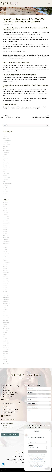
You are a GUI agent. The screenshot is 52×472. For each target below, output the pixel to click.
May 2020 (5, 336)
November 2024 (6, 243)
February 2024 (6, 254)
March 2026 (5, 210)
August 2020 (5, 330)
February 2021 (6, 318)
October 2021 (5, 301)
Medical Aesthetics (6, 160)
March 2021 (5, 316)
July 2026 (5, 204)
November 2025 (6, 218)
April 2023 (5, 268)
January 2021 (5, 320)
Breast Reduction (6, 142)
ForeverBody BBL (6, 150)
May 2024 (5, 249)
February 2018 (6, 363)
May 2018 (5, 359)
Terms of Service (34, 427)
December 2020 (6, 322)
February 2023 (6, 272)
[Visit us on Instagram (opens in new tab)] (5, 430)
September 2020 (6, 328)
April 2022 (5, 291)
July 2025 (5, 227)
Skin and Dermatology (7, 183)
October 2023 (5, 260)
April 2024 (5, 251)
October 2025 (5, 220)
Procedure (5, 175)
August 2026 (5, 202)
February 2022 (6, 295)
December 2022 (6, 276)
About (20, 456)
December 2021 (6, 297)
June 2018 (5, 357)
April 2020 (5, 338)
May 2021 (5, 311)
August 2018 (5, 355)
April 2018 (5, 361)
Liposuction (5, 158)
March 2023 (5, 270)
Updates (4, 189)
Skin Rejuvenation (6, 185)
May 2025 (5, 231)
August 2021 (5, 305)
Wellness (4, 193)
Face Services (6, 146)
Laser (4, 156)
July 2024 (5, 245)
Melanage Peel (6, 163)
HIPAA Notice (14, 462)
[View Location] (2, 423)
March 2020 (5, 340)
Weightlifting (5, 191)
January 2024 (5, 256)
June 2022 (5, 287)
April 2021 (5, 313)
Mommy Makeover (6, 167)
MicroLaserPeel (6, 165)
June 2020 (5, 334)
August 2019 (5, 353)
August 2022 (5, 282)
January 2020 (5, 345)
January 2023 (5, 274)
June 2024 (5, 247)
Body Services (6, 138)
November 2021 (6, 299)
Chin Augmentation (6, 144)
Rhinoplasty (5, 179)
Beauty (4, 134)
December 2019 (6, 347)
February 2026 (6, 212)
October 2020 (5, 326)
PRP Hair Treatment (7, 177)
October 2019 (5, 351)
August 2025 (5, 225)
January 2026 (5, 214)
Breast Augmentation (7, 140)
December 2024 (6, 241)
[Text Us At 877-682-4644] (8, 419)
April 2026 (5, 208)
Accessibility (20, 462)
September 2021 (6, 303)
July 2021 (5, 307)
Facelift (4, 148)
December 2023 (6, 258)
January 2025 (5, 239)
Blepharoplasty (6, 136)
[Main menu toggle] (49, 3)
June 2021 (5, 309)
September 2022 (6, 280)
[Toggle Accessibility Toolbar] (2, 464)
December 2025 (6, 216)
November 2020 (6, 324)
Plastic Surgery (6, 173)
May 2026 (5, 206)
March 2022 (5, 293)
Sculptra (4, 181)
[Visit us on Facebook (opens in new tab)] (2, 430)
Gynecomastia (6, 152)
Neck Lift (4, 171)
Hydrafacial (5, 154)
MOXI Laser (5, 169)
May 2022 (5, 289)
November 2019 (6, 349)
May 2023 (5, 266)
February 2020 (6, 342)
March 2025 (5, 235)
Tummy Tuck (5, 187)
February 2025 (6, 237)
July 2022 (5, 285)
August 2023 (5, 264)
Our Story (14, 456)
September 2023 (6, 262)
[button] (10, 434)
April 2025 (5, 233)
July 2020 (5, 332)
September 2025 (6, 223)
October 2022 (5, 278)
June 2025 (5, 229)
